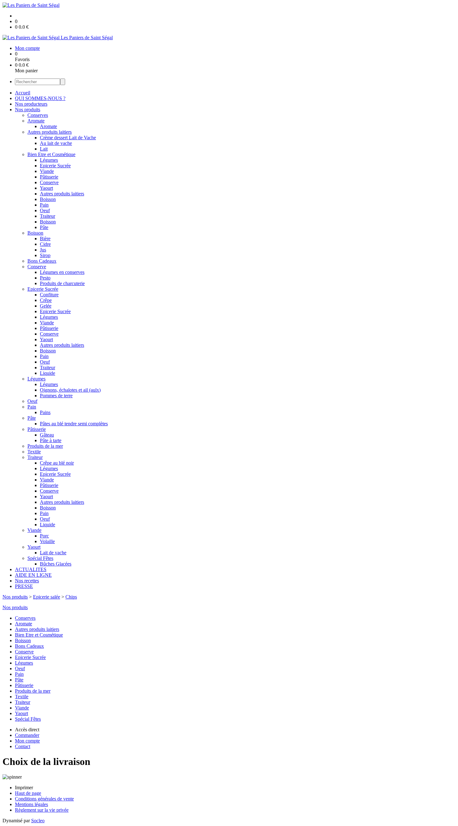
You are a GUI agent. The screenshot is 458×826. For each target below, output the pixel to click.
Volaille (47, 541)
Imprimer (24, 787)
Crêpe (46, 300)
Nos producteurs (31, 104)
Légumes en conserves (62, 272)
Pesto (45, 277)
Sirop (45, 255)
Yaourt (46, 188)
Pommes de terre (56, 395)
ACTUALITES (30, 569)
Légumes (49, 160)
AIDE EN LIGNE (33, 575)
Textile (34, 451)
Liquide (47, 373)
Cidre (45, 244)
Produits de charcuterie (62, 283)
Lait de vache (53, 552)
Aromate (36, 120)
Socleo (38, 820)
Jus (43, 249)
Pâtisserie (49, 176)
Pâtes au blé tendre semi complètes (74, 423)
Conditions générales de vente (44, 798)
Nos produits (27, 109)
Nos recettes (27, 580)
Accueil (22, 92)
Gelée (45, 305)
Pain (44, 205)
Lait (44, 148)
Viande (47, 171)
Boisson (48, 199)
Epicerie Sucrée (55, 165)
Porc (44, 535)
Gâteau (47, 434)
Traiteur (47, 216)
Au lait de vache (56, 143)
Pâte (44, 227)
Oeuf (45, 210)
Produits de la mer (45, 446)
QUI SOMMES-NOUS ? (40, 98)
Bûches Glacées (55, 563)
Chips (71, 596)
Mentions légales (31, 804)
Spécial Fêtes (40, 558)
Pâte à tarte (50, 440)
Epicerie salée (46, 596)
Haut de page (28, 793)
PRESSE (24, 586)
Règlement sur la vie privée (42, 810)
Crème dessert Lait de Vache (68, 137)
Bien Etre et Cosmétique (51, 154)
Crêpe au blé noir (57, 463)
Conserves (37, 115)
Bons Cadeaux (41, 261)
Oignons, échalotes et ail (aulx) (70, 390)
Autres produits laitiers (49, 132)
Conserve (49, 182)
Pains (45, 412)
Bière (45, 238)
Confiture (49, 294)
